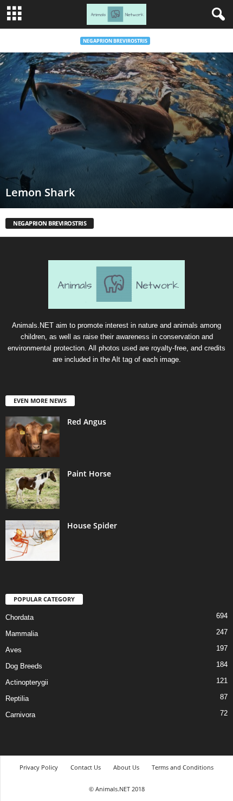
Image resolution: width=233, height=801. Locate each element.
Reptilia (17, 698)
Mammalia (21, 634)
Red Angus (86, 421)
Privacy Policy (39, 767)
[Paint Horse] (32, 488)
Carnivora (20, 715)
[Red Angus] (32, 436)
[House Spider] (32, 540)
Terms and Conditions (182, 767)
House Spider (92, 525)
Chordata (19, 617)
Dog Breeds (23, 666)
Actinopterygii (26, 682)
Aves (13, 650)
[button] (216, 15)
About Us (126, 767)
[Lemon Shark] (116, 130)
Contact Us (85, 767)
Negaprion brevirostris (115, 40)
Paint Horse (89, 473)
